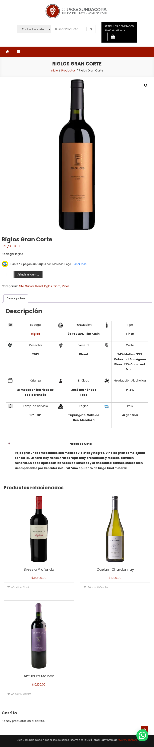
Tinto (57, 286)
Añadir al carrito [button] (21, 587)
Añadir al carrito (28, 274)
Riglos (48, 286)
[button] (146, 85)
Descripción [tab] (15, 298)
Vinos (65, 286)
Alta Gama (26, 286)
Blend (39, 286)
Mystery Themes (128, 740)
